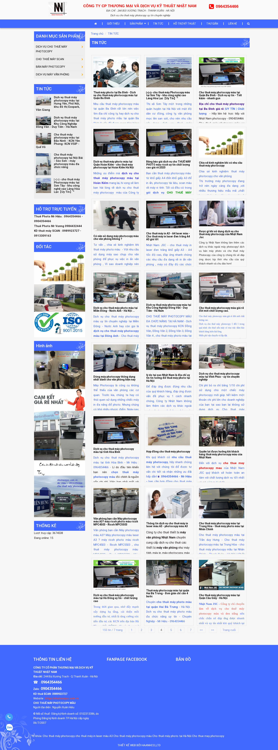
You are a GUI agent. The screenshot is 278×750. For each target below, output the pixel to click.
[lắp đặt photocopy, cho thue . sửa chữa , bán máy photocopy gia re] (59, 369)
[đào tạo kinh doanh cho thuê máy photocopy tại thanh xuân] (59, 467)
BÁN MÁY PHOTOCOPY (50, 66)
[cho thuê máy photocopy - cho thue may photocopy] (59, 8)
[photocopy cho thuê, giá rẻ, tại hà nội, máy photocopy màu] (59, 435)
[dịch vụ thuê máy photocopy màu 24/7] (59, 496)
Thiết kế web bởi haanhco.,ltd (139, 745)
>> (213, 630)
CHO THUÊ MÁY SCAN (50, 59)
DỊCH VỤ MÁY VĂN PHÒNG (52, 74)
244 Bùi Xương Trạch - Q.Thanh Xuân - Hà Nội (70, 676)
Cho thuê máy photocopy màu (132, 736)
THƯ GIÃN (212, 23)
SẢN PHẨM (136, 23)
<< (201, 630)
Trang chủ (97, 33)
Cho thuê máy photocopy (59, 736)
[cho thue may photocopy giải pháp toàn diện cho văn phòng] (59, 297)
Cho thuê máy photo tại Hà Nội (171, 736)
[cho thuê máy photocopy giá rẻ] (59, 399)
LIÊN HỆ (232, 23)
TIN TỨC (158, 23)
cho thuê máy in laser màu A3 (94, 736)
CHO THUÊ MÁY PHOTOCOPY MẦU (54, 702)
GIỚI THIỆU (113, 23)
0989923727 (59, 693)
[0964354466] (9, 717)
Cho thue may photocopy (208, 736)
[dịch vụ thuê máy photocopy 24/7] (59, 324)
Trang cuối (229, 630)
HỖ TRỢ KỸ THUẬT (184, 23)
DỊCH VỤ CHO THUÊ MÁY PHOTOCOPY (51, 49)
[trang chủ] (97, 23)
